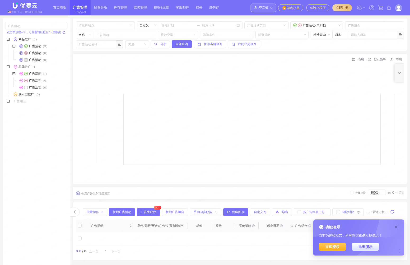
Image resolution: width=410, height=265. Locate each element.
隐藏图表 (238, 212)
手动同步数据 (203, 212)
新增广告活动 (122, 212)
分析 (163, 44)
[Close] (396, 226)
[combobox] (247, 25)
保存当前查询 (213, 44)
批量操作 (93, 212)
